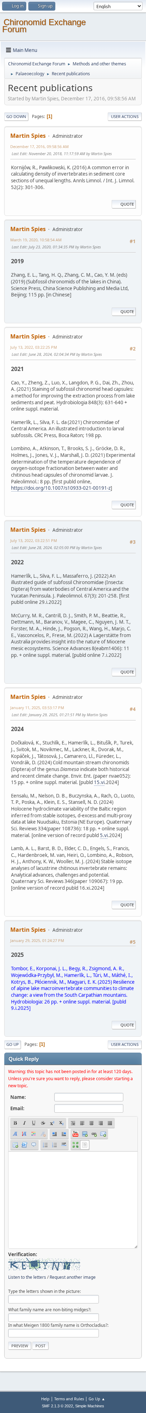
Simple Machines (89, 1406)
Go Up (12, 1044)
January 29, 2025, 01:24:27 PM (37, 940)
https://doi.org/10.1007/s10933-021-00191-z (61, 488)
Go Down (16, 116)
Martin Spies (28, 136)
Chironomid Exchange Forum (44, 25)
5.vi (104, 835)
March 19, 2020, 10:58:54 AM (36, 239)
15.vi (99, 782)
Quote (127, 204)
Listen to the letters (27, 1277)
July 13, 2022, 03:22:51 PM (33, 540)
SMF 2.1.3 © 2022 (57, 1406)
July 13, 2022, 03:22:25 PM (33, 347)
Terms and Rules (69, 1398)
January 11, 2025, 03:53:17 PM (37, 707)
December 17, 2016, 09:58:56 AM (39, 146)
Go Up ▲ (97, 1398)
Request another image (73, 1277)
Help (45, 1398)
